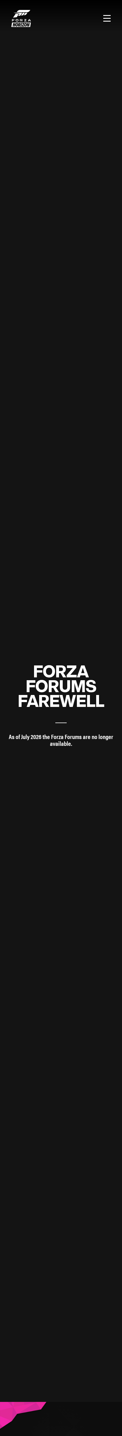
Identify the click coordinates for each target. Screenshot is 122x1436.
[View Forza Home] (21, 18)
